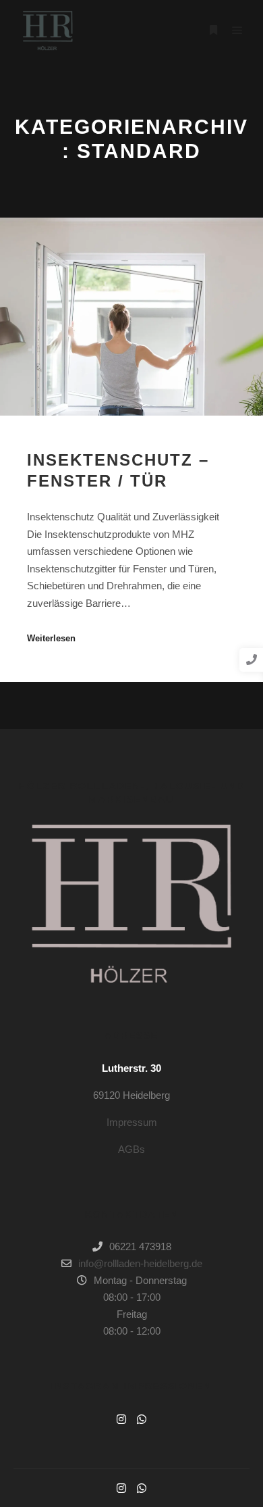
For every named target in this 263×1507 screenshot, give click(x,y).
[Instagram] (121, 1419)
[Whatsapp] (141, 1419)
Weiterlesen (51, 638)
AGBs (131, 1149)
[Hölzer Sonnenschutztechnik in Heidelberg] (47, 30)
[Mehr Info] (213, 30)
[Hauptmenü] (237, 30)
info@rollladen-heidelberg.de (140, 1263)
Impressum (132, 1122)
